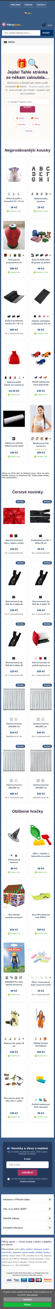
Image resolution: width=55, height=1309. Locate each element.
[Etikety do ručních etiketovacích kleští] (14, 418)
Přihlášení (15, 5)
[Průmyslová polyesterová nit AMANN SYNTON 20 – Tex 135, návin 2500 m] (14, 235)
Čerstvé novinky (27, 492)
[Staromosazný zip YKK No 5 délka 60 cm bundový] (14, 638)
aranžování (7, 1252)
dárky (22, 1249)
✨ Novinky (20, 124)
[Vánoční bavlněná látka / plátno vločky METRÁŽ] (14, 515)
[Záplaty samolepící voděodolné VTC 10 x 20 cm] (41, 296)
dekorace (38, 1249)
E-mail (27, 1159)
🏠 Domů (20, 118)
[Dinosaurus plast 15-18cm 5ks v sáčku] (14, 1079)
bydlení (29, 1249)
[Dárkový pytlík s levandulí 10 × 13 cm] (14, 174)
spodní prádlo (28, 1252)
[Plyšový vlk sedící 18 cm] (14, 1018)
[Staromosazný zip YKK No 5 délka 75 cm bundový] (41, 577)
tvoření (46, 1249)
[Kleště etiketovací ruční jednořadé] (41, 357)
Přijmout (27, 1304)
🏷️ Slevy (36, 124)
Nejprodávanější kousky (27, 150)
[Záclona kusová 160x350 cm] (41, 699)
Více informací (32, 1295)
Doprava (28, 5)
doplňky (39, 1252)
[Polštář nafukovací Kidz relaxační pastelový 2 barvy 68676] (41, 1079)
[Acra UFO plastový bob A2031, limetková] (41, 896)
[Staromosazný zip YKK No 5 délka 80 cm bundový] (14, 577)
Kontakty (41, 5)
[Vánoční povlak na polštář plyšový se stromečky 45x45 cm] (41, 638)
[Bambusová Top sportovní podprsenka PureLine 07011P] (41, 418)
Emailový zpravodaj (27, 1181)
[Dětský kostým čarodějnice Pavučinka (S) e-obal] (41, 1018)
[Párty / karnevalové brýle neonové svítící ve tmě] (41, 957)
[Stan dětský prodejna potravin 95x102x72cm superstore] (14, 896)
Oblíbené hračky (27, 811)
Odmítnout (27, 1299)
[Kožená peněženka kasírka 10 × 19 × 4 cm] (14, 296)
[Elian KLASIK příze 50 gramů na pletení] (41, 235)
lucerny (5, 1255)
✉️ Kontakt (27, 131)
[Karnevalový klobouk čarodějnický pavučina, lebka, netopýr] (14, 835)
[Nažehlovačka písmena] (41, 174)
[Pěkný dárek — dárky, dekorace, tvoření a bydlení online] (14, 24)
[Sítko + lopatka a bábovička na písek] (41, 835)
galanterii (17, 1252)
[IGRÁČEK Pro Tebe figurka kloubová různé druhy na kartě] (14, 957)
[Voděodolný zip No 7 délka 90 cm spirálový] (41, 515)
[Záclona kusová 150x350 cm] (14, 699)
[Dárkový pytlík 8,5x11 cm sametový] (14, 357)
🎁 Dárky (35, 118)
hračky (46, 1252)
